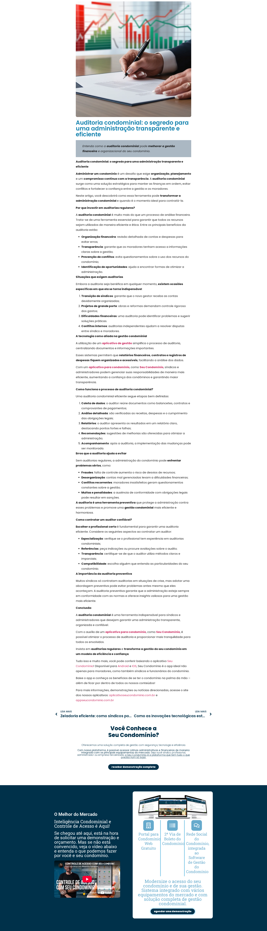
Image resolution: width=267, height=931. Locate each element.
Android (123, 666)
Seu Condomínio (151, 367)
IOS (134, 666)
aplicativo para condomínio (109, 367)
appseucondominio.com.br (95, 700)
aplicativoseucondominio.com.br (132, 695)
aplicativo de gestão (117, 343)
